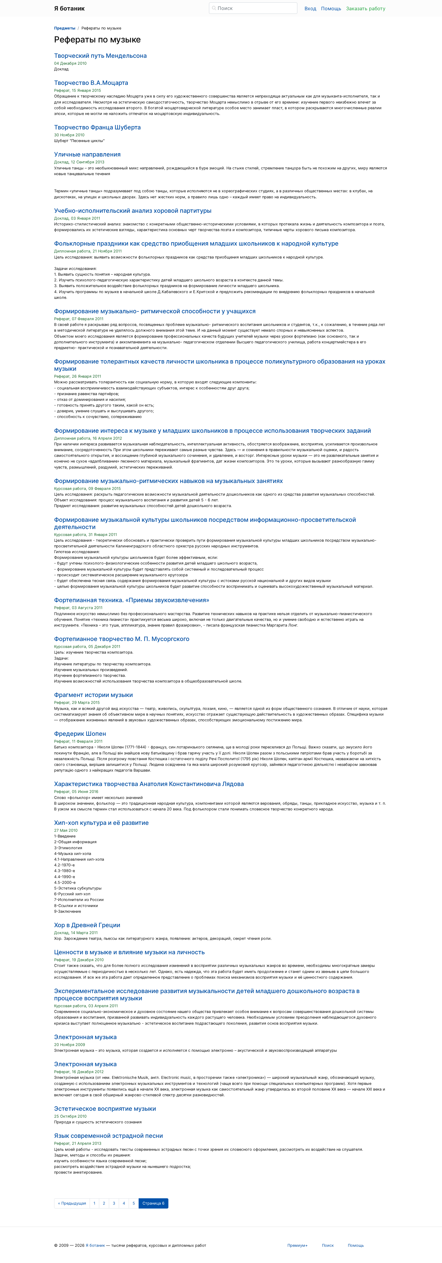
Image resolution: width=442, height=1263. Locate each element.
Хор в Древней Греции (87, 925)
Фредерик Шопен (80, 733)
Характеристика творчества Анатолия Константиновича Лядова (149, 784)
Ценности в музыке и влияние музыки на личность (129, 952)
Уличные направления (87, 154)
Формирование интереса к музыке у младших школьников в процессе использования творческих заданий (212, 430)
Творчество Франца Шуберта (97, 127)
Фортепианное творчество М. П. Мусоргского (121, 638)
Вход (310, 8)
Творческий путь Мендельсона (100, 55)
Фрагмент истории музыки (93, 694)
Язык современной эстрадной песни (108, 1135)
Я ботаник (95, 1245)
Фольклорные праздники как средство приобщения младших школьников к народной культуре (196, 243)
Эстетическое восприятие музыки (105, 1108)
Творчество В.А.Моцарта (91, 82)
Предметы (64, 28)
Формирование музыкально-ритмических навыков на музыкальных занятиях (168, 480)
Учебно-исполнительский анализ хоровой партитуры (132, 210)
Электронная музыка (85, 1037)
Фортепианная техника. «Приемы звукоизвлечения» (131, 600)
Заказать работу (365, 8)
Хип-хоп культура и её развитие (101, 822)
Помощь (331, 8)
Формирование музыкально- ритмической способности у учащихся (155, 311)
